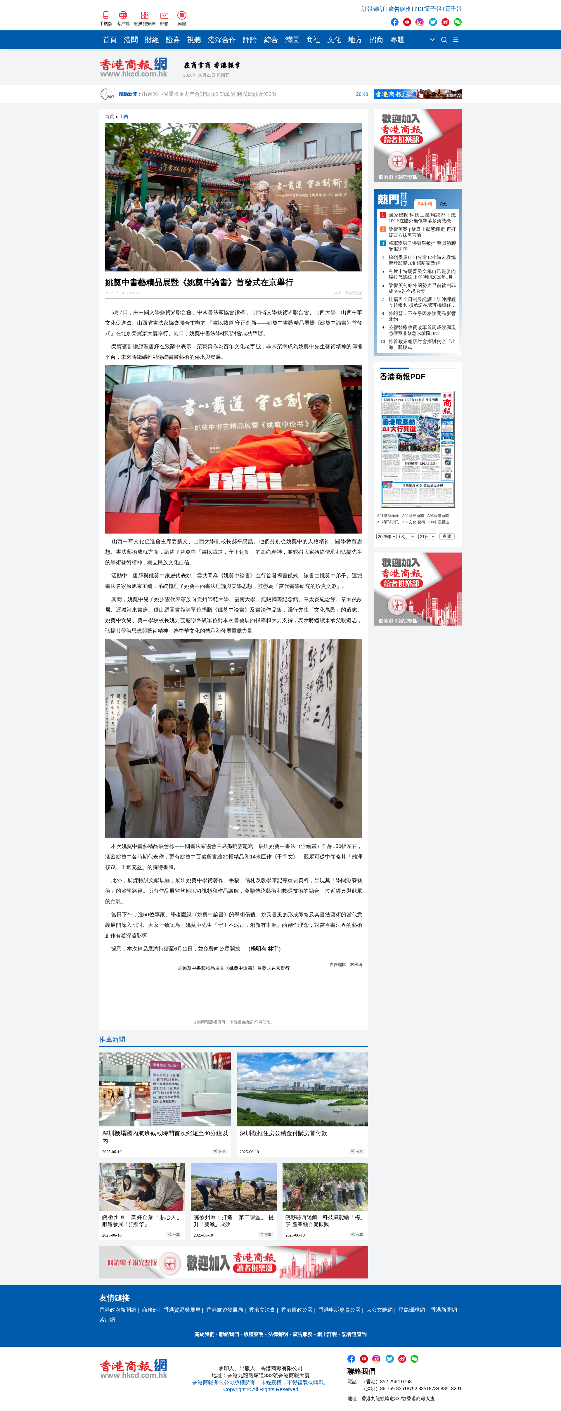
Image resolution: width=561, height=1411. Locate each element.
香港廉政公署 (297, 1310)
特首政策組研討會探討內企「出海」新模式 (422, 344)
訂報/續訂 (373, 9)
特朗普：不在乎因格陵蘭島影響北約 (422, 316)
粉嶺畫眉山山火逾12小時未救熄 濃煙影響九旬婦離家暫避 (422, 260)
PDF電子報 (427, 9)
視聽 (194, 40)
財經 (152, 40)
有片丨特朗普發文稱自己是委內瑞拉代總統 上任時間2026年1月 (422, 274)
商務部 (150, 1310)
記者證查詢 (354, 1334)
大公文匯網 (379, 1310)
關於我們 (204, 1334)
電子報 (453, 9)
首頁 (110, 40)
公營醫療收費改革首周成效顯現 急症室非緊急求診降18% (422, 330)
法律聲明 (278, 1334)
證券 (173, 40)
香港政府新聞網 (117, 1310)
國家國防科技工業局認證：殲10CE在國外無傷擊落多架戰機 (422, 217)
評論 (250, 40)
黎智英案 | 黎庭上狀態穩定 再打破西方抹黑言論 (422, 232)
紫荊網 (107, 1320)
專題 (397, 40)
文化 (334, 40)
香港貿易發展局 (182, 1310)
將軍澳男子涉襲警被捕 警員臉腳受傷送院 (422, 246)
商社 (313, 40)
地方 (355, 40)
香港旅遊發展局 (224, 1310)
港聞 (131, 40)
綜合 (271, 40)
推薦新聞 (112, 1039)
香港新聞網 (444, 1310)
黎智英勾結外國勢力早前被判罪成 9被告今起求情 (422, 288)
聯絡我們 (229, 1334)
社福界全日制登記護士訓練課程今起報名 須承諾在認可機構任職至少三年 (422, 302)
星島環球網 (412, 1310)
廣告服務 (400, 9)
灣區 (292, 40)
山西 (124, 117)
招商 (376, 40)
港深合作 (222, 40)
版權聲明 (254, 1334)
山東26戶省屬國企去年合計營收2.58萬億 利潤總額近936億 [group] (255, 93)
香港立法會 (262, 1310)
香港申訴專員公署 (339, 1310)
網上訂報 (327, 1334)
